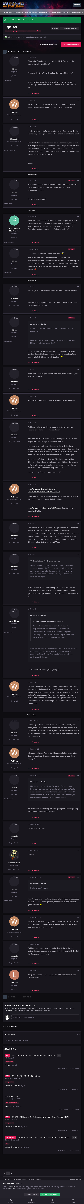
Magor (7, 1099)
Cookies (38, 1179)
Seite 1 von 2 (27, 52)
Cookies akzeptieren (51, 1195)
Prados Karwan (14, 863)
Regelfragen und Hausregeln (36, 37)
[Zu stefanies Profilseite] (14, 290)
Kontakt (31, 1179)
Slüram (10, 37)
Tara (6, 1119)
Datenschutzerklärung (19, 1179)
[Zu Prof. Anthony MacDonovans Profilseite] (14, 220)
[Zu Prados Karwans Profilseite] (14, 855)
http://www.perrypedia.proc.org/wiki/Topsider (44, 508)
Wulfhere (14, 112)
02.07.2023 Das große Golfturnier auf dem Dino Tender (37, 1117)
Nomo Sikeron (14, 621)
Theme (72, 1179)
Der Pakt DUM (11, 1096)
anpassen (12, 1189)
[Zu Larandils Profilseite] (14, 975)
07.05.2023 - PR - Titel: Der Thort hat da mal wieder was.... (44, 1137)
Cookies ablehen (31, 1195)
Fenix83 (7, 1065)
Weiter (13, 52)
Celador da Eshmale (12, 1086)
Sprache (6, 1179)
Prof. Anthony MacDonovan (14, 229)
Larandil (14, 983)
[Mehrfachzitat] (29, 93)
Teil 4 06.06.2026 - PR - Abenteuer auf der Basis (33, 1055)
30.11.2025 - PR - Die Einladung (26, 1076)
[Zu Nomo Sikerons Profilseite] (14, 613)
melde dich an (9, 1010)
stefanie (14, 298)
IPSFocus (78, 1179)
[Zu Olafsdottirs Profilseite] (14, 131)
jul (6, 1058)
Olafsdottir (14, 139)
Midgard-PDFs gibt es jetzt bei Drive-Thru (21, 20)
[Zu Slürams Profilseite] (6, 37)
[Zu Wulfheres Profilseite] (14, 104)
